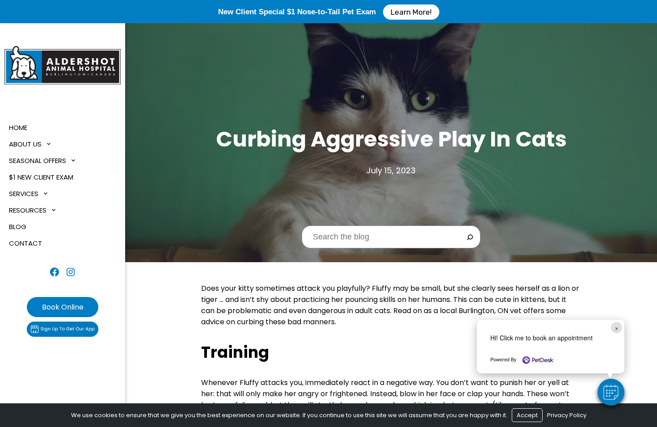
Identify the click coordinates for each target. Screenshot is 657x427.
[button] (611, 392)
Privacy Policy (566, 415)
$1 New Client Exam (41, 177)
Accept (527, 415)
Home (18, 127)
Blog (17, 226)
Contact (25, 243)
